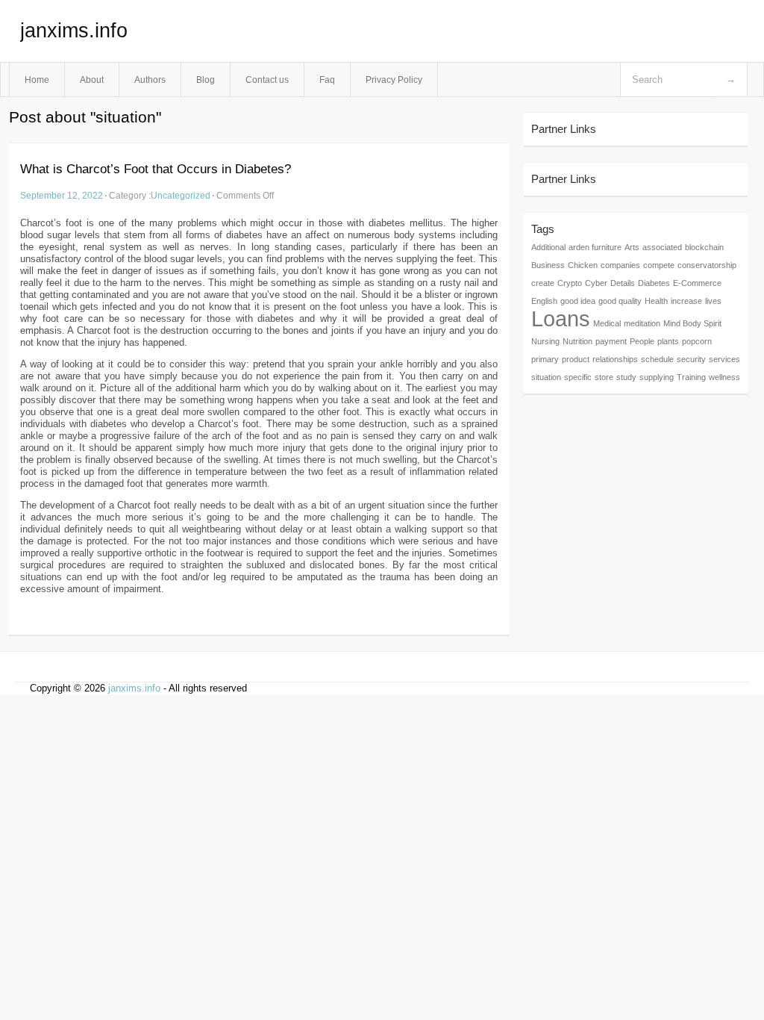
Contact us (267, 79)
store (604, 377)
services (724, 359)
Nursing (545, 341)
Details (622, 283)
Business (548, 265)
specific (578, 377)
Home (37, 79)
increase (686, 300)
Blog (205, 79)
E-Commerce (697, 283)
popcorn (697, 341)
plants (668, 341)
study (626, 377)
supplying (656, 377)
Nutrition (577, 341)
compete (658, 265)
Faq (327, 79)
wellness (724, 377)
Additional (548, 247)
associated (662, 247)
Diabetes (654, 283)
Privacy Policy (394, 79)
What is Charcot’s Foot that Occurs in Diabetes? (155, 169)
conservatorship (706, 265)
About (92, 79)
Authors (150, 79)
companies (620, 265)
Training (691, 377)
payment (611, 341)
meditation (642, 323)
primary (545, 359)
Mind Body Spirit (692, 323)
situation (546, 377)
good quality (620, 300)
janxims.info (74, 30)
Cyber (596, 283)
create (542, 283)
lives (713, 300)
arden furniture (595, 247)
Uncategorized (180, 195)
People (642, 341)
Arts (631, 247)
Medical (607, 323)
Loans (560, 318)
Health (656, 300)
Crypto (569, 283)
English (544, 300)
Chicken (583, 265)
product (575, 359)
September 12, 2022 (61, 195)
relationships (615, 359)
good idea (577, 300)
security (691, 359)
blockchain (704, 247)
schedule (657, 359)
